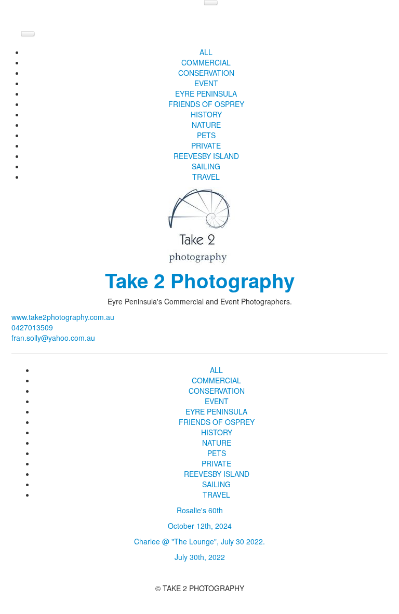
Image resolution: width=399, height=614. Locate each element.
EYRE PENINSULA (206, 93)
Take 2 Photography (200, 280)
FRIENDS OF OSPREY (206, 104)
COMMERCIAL (206, 62)
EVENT (206, 83)
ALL (206, 52)
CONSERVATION (206, 73)
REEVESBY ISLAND (206, 156)
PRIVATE (206, 145)
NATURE (206, 124)
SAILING (206, 166)
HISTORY (206, 114)
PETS (206, 135)
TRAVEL (206, 176)
